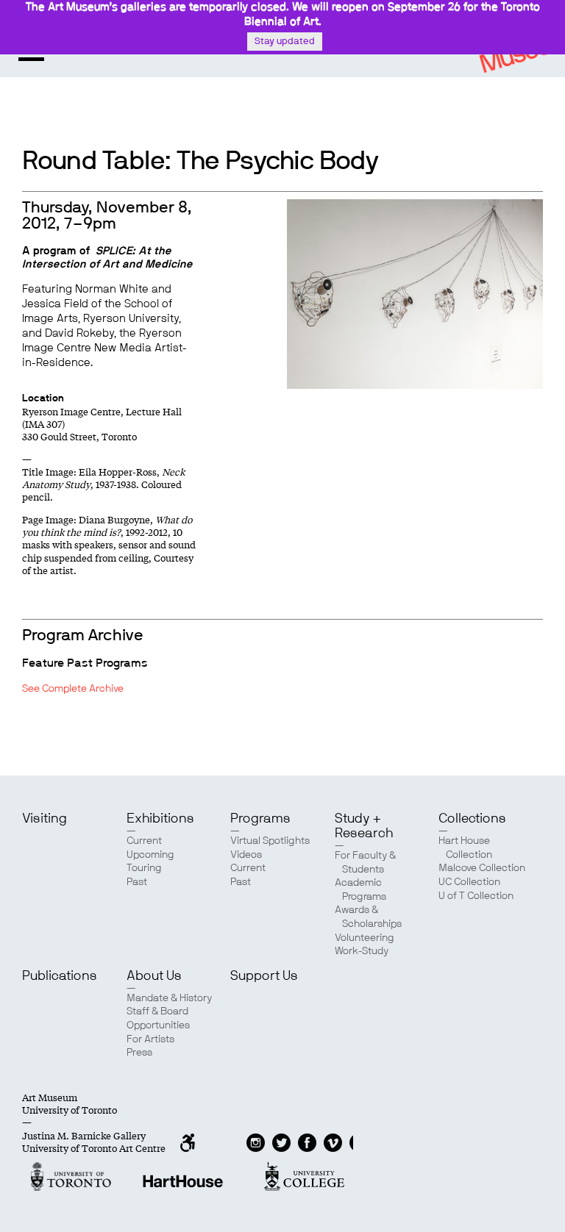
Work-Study (361, 951)
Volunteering (364, 938)
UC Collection (469, 882)
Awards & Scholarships (368, 917)
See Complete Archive (73, 689)
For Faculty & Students (365, 862)
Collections (472, 818)
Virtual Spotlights (270, 841)
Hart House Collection (465, 848)
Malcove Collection (481, 868)
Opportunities (158, 1025)
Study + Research (364, 826)
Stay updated (285, 41)
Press (139, 1052)
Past (137, 882)
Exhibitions (160, 818)
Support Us (264, 976)
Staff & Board (157, 1011)
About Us (154, 976)
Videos (246, 855)
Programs (260, 818)
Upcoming (150, 855)
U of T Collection (476, 896)
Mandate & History (169, 998)
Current (144, 841)
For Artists (150, 1039)
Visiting (44, 818)
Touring (144, 868)
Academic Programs (360, 890)
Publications (59, 976)
